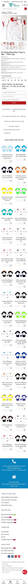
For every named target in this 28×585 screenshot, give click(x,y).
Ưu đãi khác (7, 133)
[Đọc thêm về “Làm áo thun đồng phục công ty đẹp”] (10, 223)
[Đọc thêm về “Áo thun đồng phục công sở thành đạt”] (24, 263)
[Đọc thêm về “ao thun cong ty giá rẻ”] (24, 200)
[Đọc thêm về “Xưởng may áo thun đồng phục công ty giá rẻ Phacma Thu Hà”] (24, 368)
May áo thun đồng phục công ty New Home (21, 383)
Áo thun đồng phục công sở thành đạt (21, 259)
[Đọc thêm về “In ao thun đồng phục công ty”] (10, 429)
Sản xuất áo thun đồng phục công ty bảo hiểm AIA (7, 260)
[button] (3, 28)
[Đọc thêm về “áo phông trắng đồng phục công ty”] (10, 306)
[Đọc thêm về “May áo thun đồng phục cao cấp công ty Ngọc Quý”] (24, 451)
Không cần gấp (15, 99)
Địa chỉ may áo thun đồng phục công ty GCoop (7, 384)
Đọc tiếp (7, 148)
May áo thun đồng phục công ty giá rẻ (21, 302)
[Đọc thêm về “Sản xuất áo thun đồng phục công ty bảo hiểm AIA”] (10, 265)
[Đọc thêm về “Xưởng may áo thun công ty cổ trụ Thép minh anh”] (24, 286)
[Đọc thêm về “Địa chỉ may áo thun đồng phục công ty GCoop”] (10, 389)
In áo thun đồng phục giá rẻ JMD (7, 341)
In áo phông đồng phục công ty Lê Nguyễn (7, 280)
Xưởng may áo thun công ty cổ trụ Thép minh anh (21, 281)
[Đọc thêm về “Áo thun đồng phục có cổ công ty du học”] (24, 429)
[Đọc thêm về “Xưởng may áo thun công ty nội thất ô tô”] (10, 242)
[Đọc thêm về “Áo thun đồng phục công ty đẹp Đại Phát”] (10, 449)
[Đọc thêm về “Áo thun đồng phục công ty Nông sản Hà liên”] (24, 244)
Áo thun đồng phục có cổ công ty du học (20, 425)
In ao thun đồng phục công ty (7, 425)
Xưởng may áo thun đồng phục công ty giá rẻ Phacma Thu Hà (20, 363)
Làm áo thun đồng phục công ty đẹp (7, 219)
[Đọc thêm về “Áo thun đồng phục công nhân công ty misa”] (10, 368)
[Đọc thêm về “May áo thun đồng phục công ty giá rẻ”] (24, 306)
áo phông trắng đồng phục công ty (7, 302)
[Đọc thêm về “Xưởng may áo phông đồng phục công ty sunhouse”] (10, 203)
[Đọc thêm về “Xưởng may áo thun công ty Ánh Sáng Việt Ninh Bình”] (24, 182)
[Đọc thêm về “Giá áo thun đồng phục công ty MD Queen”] (24, 325)
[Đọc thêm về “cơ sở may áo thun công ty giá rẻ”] (10, 325)
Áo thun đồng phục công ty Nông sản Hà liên (20, 239)
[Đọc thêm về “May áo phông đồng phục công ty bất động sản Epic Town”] (24, 346)
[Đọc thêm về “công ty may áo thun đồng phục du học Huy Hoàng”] (10, 410)
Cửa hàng (9, 12)
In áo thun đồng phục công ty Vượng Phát (7, 176)
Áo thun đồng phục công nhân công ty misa (7, 363)
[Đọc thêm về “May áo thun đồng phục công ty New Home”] (24, 387)
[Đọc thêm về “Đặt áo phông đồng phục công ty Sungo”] (24, 159)
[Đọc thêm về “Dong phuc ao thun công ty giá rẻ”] (24, 408)
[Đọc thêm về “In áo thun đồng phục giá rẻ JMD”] (10, 345)
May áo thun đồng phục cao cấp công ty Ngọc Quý (21, 446)
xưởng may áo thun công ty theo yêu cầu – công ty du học (7, 156)
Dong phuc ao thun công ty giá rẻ (21, 404)
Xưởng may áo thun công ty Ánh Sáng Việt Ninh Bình (20, 177)
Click (24, 1)
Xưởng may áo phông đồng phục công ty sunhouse (7, 198)
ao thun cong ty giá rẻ (20, 197)
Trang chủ (4, 12)
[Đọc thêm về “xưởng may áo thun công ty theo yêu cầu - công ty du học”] (10, 161)
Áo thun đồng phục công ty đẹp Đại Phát (7, 445)
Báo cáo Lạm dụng (7, 75)
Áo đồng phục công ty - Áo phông (9, 13)
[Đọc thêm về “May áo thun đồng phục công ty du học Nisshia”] (24, 223)
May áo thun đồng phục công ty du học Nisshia (21, 219)
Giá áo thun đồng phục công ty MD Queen (21, 321)
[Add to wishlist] (4, 148)
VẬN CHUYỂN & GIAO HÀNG (12, 129)
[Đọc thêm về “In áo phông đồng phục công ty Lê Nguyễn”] (10, 285)
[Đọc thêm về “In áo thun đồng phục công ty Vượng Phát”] (10, 180)
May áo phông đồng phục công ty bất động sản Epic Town (20, 342)
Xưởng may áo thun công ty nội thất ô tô (7, 238)
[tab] (14, 129)
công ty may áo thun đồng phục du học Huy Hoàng (7, 405)
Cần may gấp (7, 99)
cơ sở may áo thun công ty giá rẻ (7, 321)
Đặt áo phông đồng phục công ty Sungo (21, 155)
